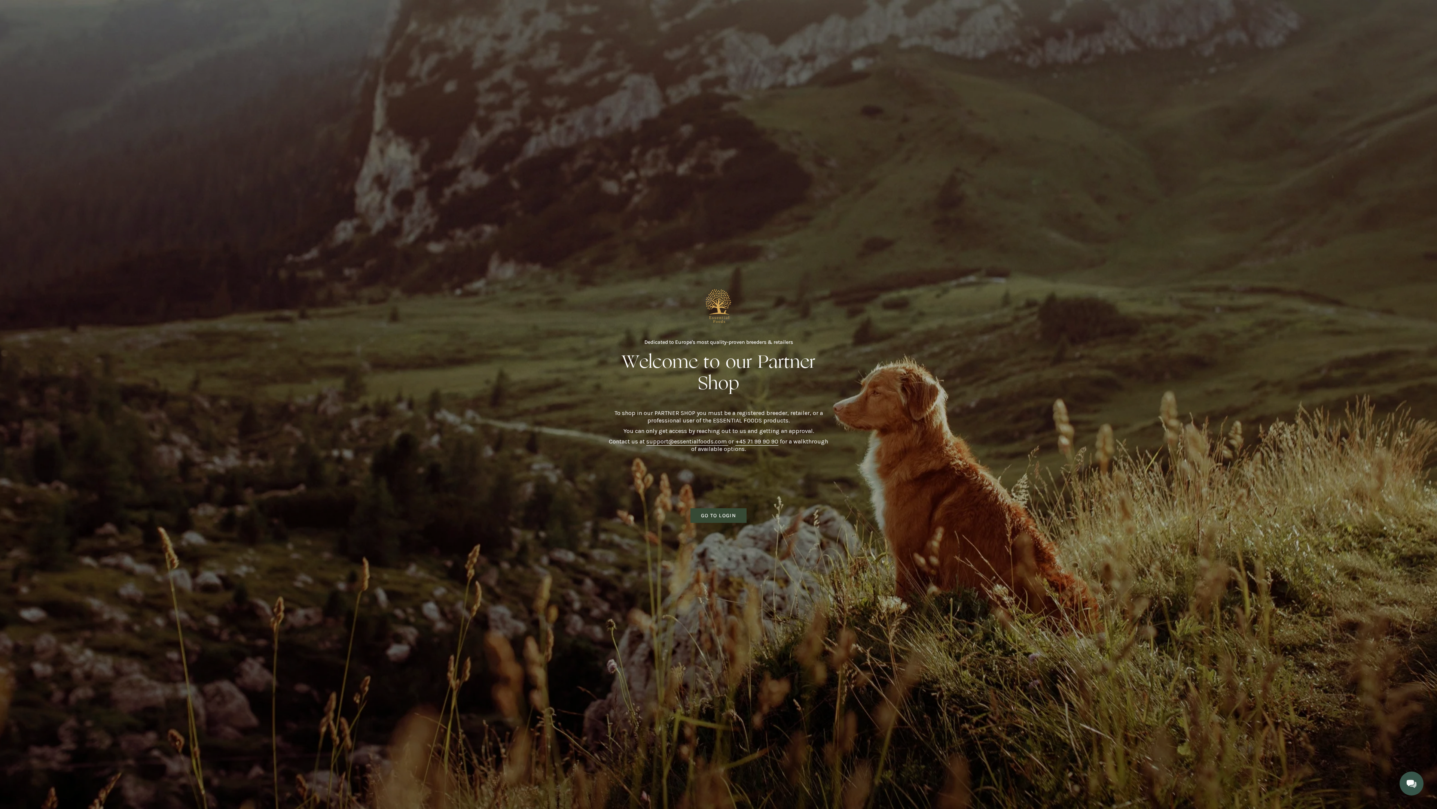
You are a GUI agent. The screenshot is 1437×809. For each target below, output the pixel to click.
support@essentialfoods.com (687, 441)
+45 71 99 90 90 (756, 441)
